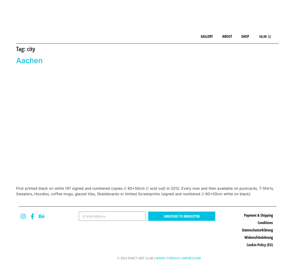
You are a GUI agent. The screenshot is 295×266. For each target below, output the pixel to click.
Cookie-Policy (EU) (260, 244)
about (227, 36)
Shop (245, 36)
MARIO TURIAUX (168, 258)
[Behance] (41, 216)
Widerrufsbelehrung (259, 237)
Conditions (265, 222)
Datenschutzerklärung (257, 230)
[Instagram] (23, 216)
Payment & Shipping (258, 215)
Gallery (207, 36)
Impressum (191, 258)
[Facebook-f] (32, 216)
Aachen (29, 60)
